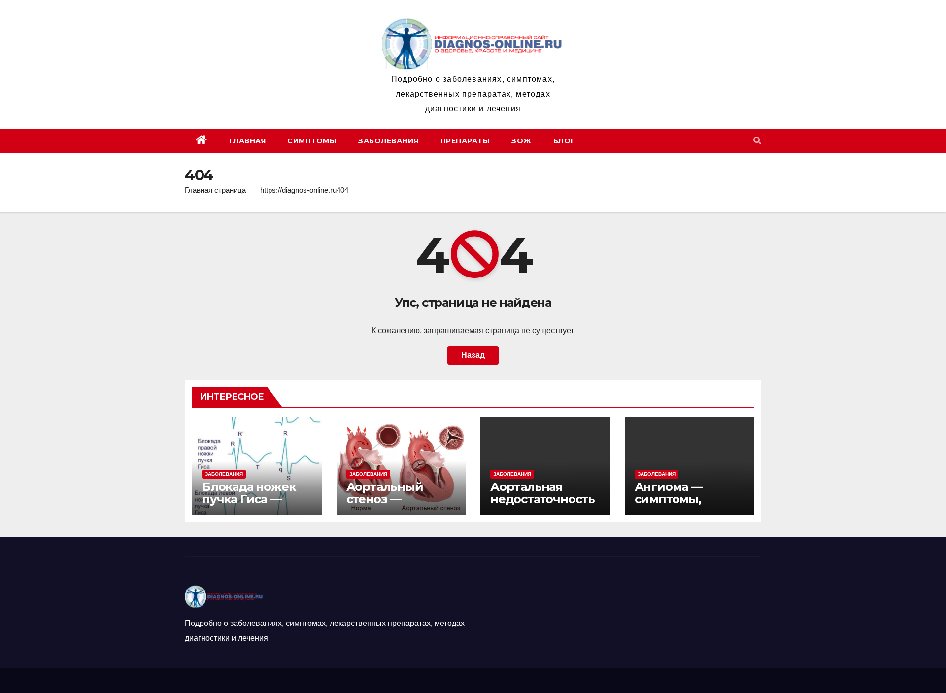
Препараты (465, 141)
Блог (564, 141)
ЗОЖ (521, 141)
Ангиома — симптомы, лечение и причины (668, 505)
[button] (757, 141)
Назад (473, 355)
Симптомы (312, 141)
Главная (247, 141)
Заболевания (388, 141)
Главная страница (215, 190)
